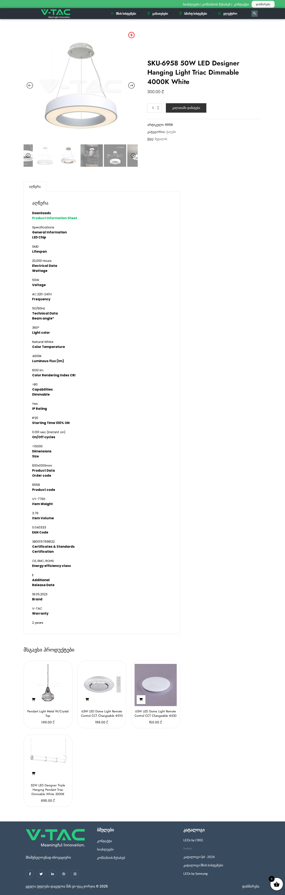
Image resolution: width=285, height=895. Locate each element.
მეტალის (161, 139)
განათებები (160, 13)
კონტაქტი (242, 4)
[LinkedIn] (52, 874)
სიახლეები (191, 4)
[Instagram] (75, 874)
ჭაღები (171, 132)
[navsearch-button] (254, 13)
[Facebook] (30, 874)
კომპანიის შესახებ (216, 4)
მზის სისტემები (126, 13)
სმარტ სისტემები (195, 13)
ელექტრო (230, 13)
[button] (33, 699)
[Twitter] (41, 874)
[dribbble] (63, 874)
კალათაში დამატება (186, 108)
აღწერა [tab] (35, 186)
